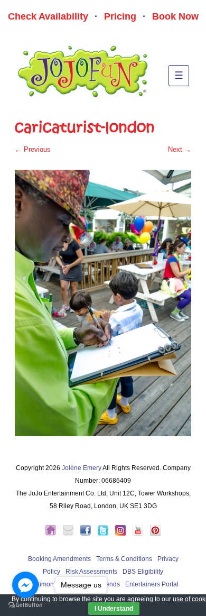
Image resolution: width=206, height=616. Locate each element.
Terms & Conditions (124, 559)
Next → (179, 149)
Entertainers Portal (152, 584)
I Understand (114, 608)
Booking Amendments (59, 559)
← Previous (33, 149)
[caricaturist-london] (103, 303)
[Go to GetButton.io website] (25, 605)
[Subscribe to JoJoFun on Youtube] (140, 533)
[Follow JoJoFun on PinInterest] (155, 533)
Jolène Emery (81, 468)
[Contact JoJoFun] (71, 533)
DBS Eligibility (143, 571)
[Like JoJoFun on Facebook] (88, 533)
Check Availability (48, 16)
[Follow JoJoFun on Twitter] (106, 533)
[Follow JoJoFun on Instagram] (123, 533)
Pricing (120, 16)
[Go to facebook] (25, 585)
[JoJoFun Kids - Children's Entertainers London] (53, 533)
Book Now (175, 16)
